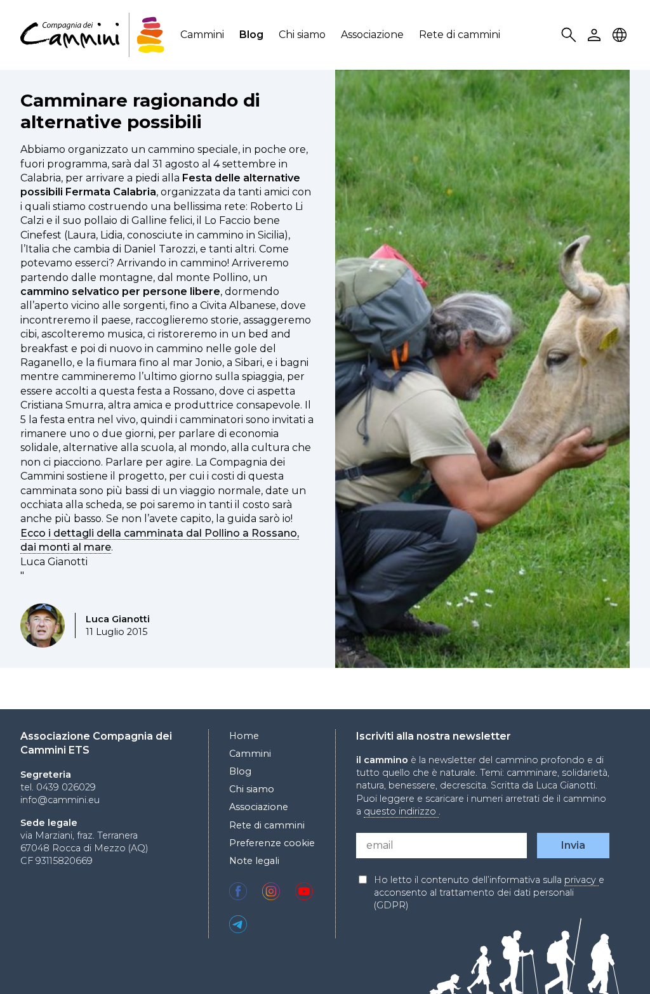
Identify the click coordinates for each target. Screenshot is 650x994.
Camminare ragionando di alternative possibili (140, 111)
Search (570, 35)
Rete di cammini (459, 35)
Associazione (372, 35)
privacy (581, 880)
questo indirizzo (401, 811)
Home (244, 736)
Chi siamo (302, 35)
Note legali (254, 860)
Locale (621, 35)
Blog (251, 35)
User (596, 35)
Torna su (608, 961)
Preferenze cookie (272, 843)
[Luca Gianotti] (42, 625)
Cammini (202, 35)
